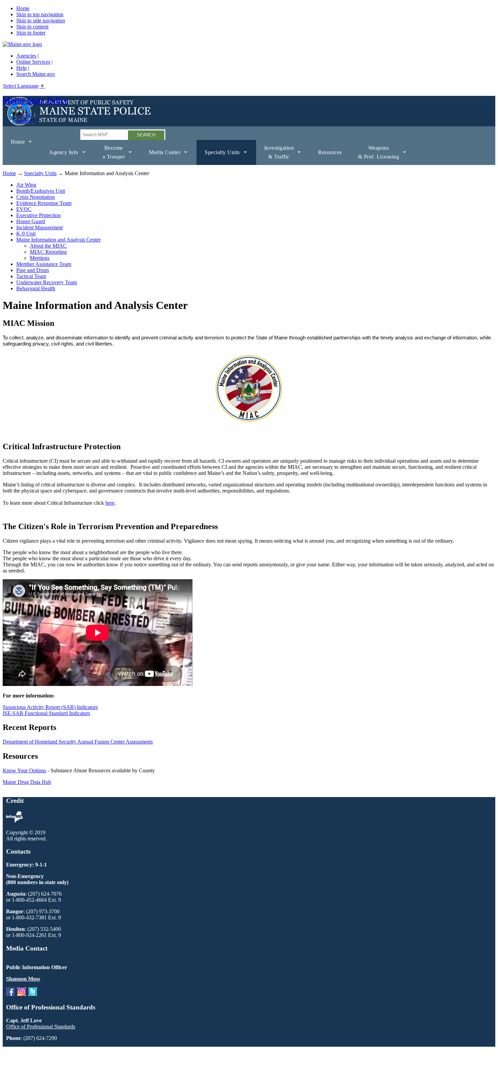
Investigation (275, 155)
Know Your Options (24, 770)
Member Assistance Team (43, 264)
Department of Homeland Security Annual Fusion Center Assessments (78, 742)
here (110, 503)
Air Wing (26, 185)
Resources (330, 152)
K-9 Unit (26, 233)
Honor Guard (30, 221)
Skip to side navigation (40, 20)
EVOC (24, 209)
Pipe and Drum (32, 270)
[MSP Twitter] (32, 994)
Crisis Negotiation (35, 197)
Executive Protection (38, 215)
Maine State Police (35, 100)
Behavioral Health (35, 288)
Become (110, 155)
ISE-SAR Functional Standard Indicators (46, 713)
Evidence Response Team (43, 203)
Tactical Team (31, 276)
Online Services (33, 62)
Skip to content (32, 26)
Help (21, 68)
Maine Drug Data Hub (27, 782)
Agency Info (59, 157)
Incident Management (39, 227)
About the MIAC (48, 246)
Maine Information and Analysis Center (58, 240)
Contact (24, 115)
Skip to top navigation (39, 14)
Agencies (26, 56)
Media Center (160, 157)
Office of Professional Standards (40, 1026)
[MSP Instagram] (21, 994)
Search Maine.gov (35, 74)
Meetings (39, 258)
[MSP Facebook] (10, 994)
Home (22, 8)
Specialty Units (218, 157)
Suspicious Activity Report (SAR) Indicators (50, 707)
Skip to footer (30, 33)
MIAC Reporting (48, 252)
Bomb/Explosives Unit (40, 191)
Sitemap (25, 121)
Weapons (374, 155)
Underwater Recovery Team (46, 282)
